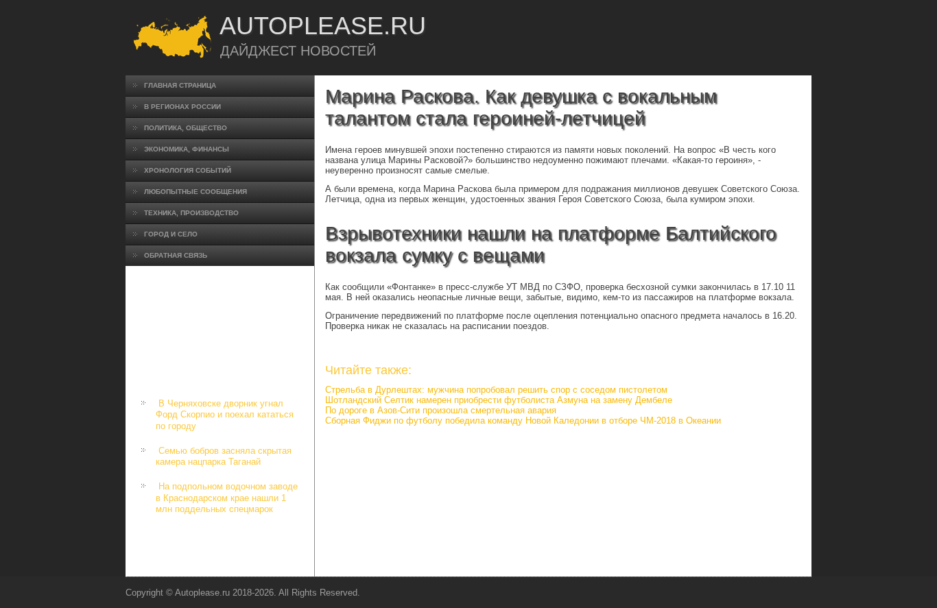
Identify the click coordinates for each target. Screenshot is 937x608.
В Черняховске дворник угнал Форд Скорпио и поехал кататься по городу (225, 414)
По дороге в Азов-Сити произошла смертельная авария (440, 410)
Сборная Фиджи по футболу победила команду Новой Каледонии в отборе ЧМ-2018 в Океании (523, 420)
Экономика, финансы (186, 149)
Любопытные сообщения (195, 191)
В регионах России (182, 106)
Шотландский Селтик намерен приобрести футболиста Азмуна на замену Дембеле (498, 400)
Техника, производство (191, 213)
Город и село (171, 234)
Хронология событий (187, 170)
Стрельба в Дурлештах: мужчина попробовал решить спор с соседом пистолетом (496, 390)
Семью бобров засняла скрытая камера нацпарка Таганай (224, 456)
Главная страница (180, 85)
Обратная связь (175, 255)
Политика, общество (185, 128)
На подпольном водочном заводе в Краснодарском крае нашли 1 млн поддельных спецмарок (227, 497)
